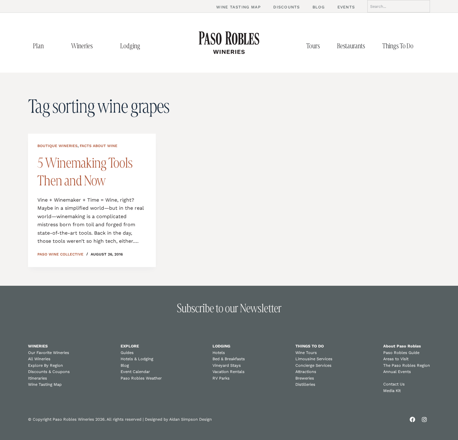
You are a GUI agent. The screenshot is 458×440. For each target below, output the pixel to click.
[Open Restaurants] (372, 45)
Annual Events (397, 371)
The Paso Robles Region (406, 365)
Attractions (305, 371)
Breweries (304, 378)
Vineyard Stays (226, 365)
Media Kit (392, 390)
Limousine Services (313, 358)
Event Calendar (135, 371)
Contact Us (394, 384)
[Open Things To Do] (420, 45)
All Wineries (39, 358)
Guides (127, 352)
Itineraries (37, 378)
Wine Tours (306, 352)
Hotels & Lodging (137, 358)
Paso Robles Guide (401, 352)
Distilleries (305, 384)
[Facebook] (412, 419)
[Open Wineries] (99, 45)
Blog (125, 365)
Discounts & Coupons (49, 371)
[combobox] (398, 6)
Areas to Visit (395, 358)
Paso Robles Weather (141, 378)
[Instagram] (424, 419)
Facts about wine (98, 146)
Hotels (218, 352)
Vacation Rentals (228, 371)
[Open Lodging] (147, 45)
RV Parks (221, 378)
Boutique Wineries (57, 146)
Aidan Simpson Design (190, 419)
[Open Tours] (327, 45)
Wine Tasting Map (45, 384)
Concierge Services (313, 365)
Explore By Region (45, 365)
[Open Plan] (50, 45)
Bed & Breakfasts (228, 358)
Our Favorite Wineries (48, 352)
